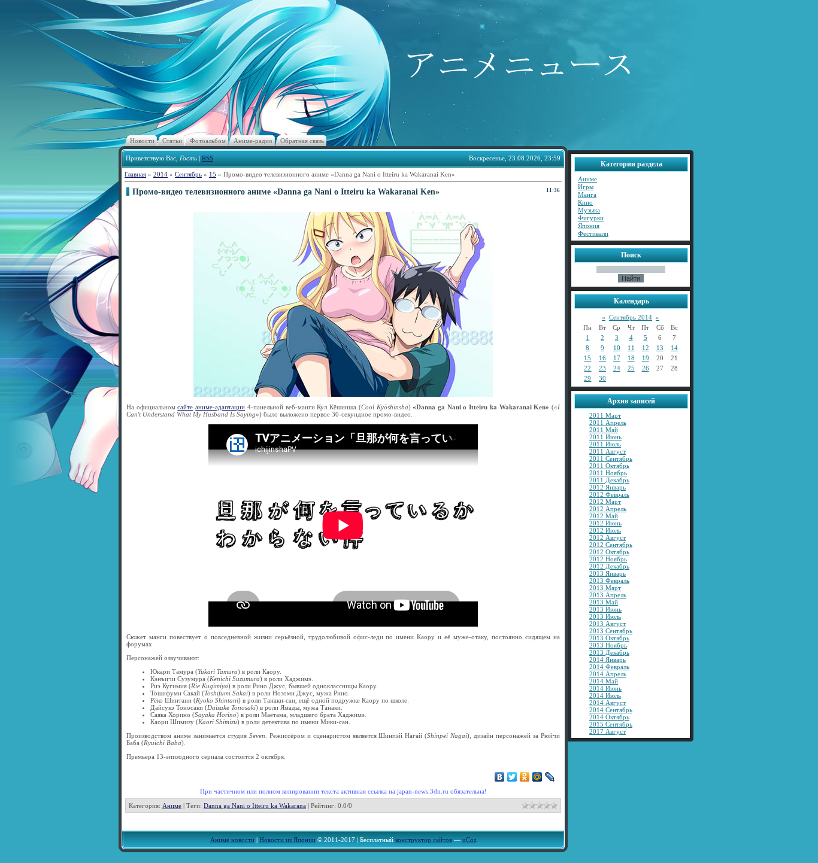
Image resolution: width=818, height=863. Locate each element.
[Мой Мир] (537, 777)
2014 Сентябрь (610, 709)
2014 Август (607, 702)
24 (616, 368)
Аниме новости (232, 839)
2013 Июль (605, 616)
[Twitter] (512, 777)
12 (645, 347)
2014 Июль (605, 695)
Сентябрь (188, 174)
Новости (142, 140)
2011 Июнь (605, 436)
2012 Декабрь (609, 566)
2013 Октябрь (609, 638)
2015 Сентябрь (610, 724)
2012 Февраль (609, 494)
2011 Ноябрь (608, 472)
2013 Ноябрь (608, 645)
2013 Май (603, 602)
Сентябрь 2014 (630, 317)
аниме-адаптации (220, 407)
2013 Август (607, 623)
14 (674, 347)
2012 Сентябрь (610, 544)
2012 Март (605, 501)
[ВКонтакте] (499, 777)
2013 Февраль (609, 580)
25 (631, 368)
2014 (160, 174)
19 (645, 357)
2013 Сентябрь (610, 630)
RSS (207, 158)
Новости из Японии (287, 839)
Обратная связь (302, 140)
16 (602, 357)
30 (602, 378)
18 (631, 357)
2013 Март (605, 587)
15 (212, 174)
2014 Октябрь (609, 717)
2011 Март (605, 415)
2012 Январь (607, 487)
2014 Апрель (607, 673)
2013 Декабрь (609, 652)
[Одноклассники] (525, 777)
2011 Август (607, 451)
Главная (135, 174)
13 (660, 347)
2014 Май (603, 681)
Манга (587, 194)
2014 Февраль (609, 666)
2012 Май (603, 515)
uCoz (469, 839)
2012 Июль (605, 530)
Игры (585, 186)
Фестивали (593, 233)
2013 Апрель (607, 594)
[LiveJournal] (550, 777)
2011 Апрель (607, 422)
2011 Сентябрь (610, 458)
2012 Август (607, 537)
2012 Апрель (607, 508)
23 (602, 368)
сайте (185, 407)
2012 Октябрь (609, 551)
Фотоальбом (208, 140)
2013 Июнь (605, 609)
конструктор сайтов (423, 839)
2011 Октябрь (609, 465)
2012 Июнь (605, 523)
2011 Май (603, 429)
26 (645, 368)
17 (616, 357)
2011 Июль (605, 444)
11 (631, 347)
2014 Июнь (605, 688)
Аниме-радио (253, 140)
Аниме (171, 805)
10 (616, 347)
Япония (588, 225)
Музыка (589, 210)
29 (587, 378)
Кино (585, 202)
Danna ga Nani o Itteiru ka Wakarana (255, 805)
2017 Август (607, 731)
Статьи (172, 140)
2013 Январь (607, 573)
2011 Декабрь (609, 480)
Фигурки (591, 217)
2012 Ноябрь (608, 559)
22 (587, 368)
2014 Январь (607, 659)
